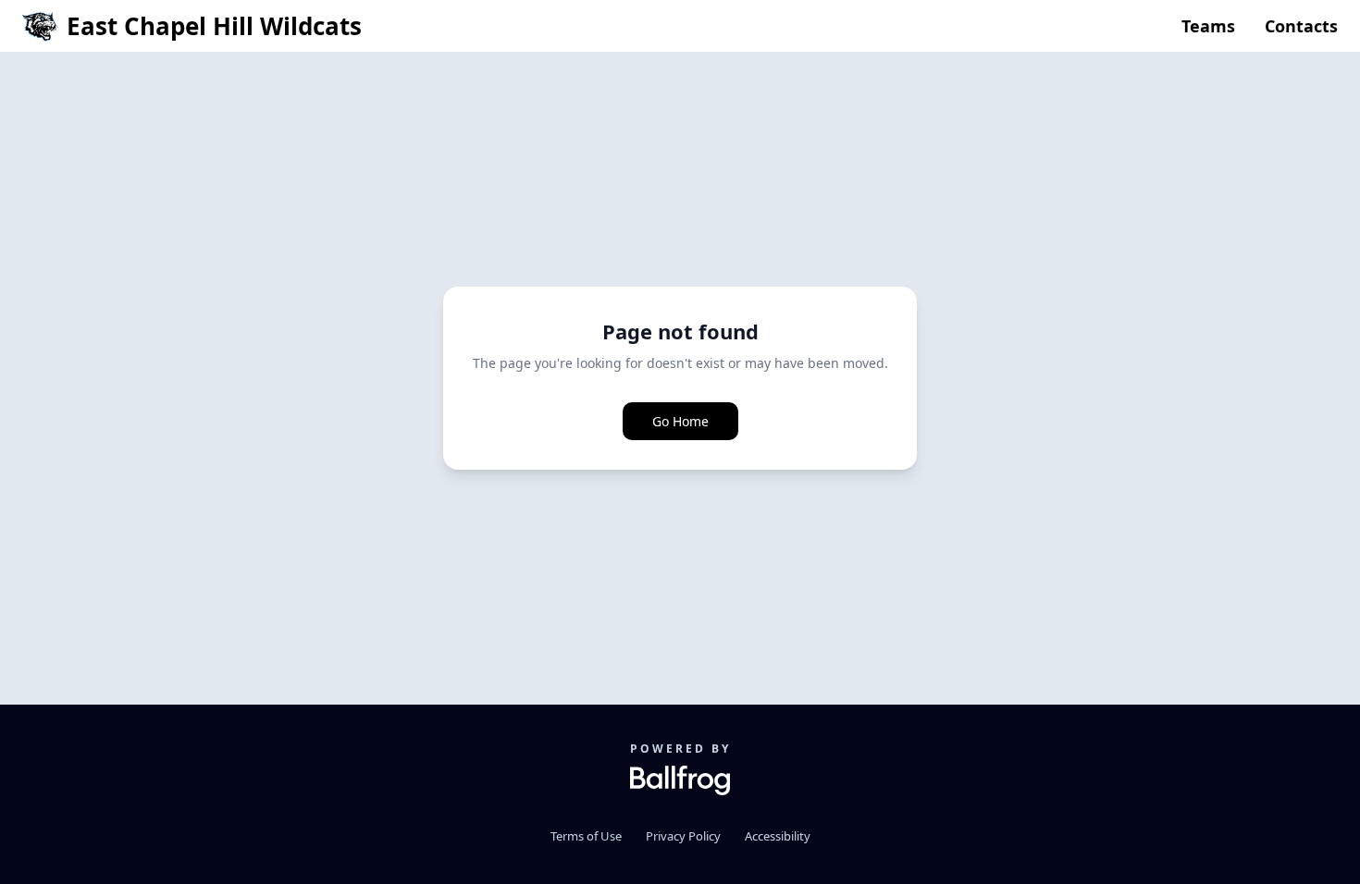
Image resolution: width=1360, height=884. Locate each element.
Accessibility (777, 836)
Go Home (680, 421)
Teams (1208, 26)
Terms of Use (586, 836)
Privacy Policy (683, 836)
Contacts (1301, 26)
